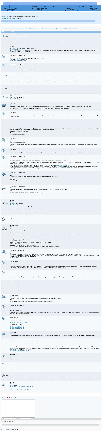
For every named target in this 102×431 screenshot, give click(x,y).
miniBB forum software (9, 429)
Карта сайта (15, 8)
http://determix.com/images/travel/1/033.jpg (17, 328)
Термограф (40, 10)
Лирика (93, 9)
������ (4, 35)
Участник (3, 34)
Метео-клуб (97, 6)
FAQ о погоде (81, 6)
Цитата (11, 34)
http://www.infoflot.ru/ (14, 98)
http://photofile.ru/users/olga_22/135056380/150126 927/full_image (22, 386)
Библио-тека (61, 6)
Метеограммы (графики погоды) (71, 10)
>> (11, 392)
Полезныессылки (70, 6)
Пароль (18, 418)
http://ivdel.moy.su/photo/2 (14, 257)
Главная (5, 8)
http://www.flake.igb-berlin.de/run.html (62, 165)
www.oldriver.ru (12, 82)
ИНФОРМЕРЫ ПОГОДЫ (71, 8)
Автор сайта (71, 9)
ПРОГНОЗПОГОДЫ (14, 6)
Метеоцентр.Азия (5, 16)
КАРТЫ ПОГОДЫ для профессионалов (39, 8)
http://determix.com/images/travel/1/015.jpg (17, 326)
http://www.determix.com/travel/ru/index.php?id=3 (19, 322)
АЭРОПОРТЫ (34, 6)
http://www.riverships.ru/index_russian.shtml (18, 60)
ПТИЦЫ (53, 6)
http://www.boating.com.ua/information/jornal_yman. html (20, 68)
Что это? (16, 397)
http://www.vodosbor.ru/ (14, 49)
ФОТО (91, 6)
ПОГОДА (5, 6)
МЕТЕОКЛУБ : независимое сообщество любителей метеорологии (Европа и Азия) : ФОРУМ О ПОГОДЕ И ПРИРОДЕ (26, 28)
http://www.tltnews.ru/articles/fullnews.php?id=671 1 (19, 389)
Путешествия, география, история (54, 28)
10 (10, 392)
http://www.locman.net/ (14, 204)
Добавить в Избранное (11, 9)
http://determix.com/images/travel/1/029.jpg (17, 327)
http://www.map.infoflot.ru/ (14, 89)
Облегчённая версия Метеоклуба (8, 18)
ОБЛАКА (44, 6)
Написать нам (39, 9)
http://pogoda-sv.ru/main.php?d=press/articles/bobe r (19, 350)
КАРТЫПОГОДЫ (23, 6)
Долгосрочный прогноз (11, 10)
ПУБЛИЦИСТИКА (93, 8)
